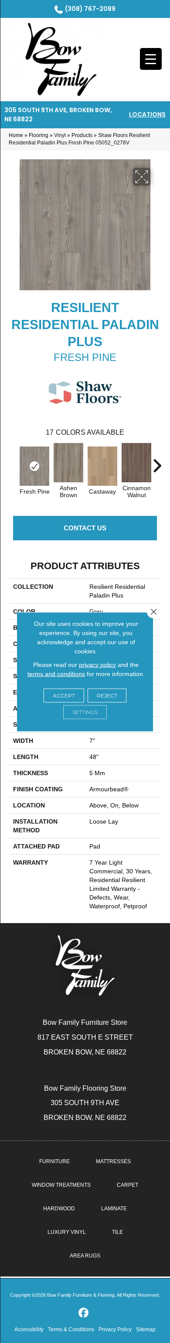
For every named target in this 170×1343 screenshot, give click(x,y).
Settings (85, 711)
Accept (64, 695)
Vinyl (60, 135)
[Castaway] (102, 466)
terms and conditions (56, 673)
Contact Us (85, 528)
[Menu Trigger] (151, 59)
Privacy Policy (115, 1329)
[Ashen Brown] (68, 462)
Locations (147, 114)
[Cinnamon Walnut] (136, 462)
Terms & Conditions (71, 1329)
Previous (13, 461)
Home (16, 135)
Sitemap (146, 1329)
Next (156, 461)
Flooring (38, 135)
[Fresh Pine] (34, 466)
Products (81, 135)
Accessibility (29, 1329)
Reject (107, 695)
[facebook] (84, 1313)
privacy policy (97, 664)
